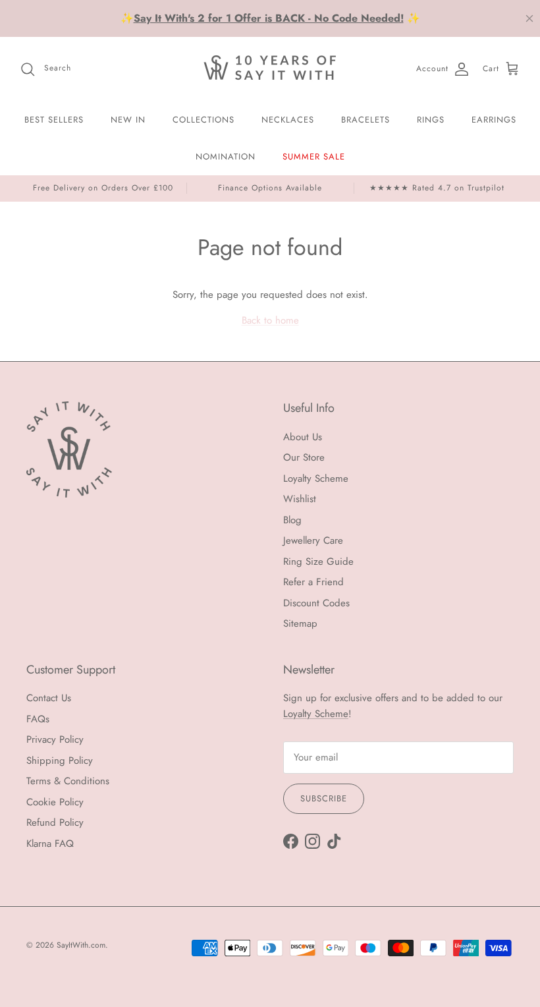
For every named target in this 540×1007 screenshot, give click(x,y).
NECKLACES (287, 119)
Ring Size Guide (318, 561)
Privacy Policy (55, 739)
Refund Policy (55, 822)
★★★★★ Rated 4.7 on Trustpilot (436, 188)
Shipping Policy (59, 760)
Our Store (304, 457)
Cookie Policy (55, 802)
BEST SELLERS (54, 119)
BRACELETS (365, 119)
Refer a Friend (313, 582)
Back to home (270, 320)
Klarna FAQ (50, 843)
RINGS (431, 119)
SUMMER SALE (314, 156)
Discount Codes (316, 603)
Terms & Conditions (67, 781)
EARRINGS (494, 119)
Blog (292, 520)
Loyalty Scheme (315, 478)
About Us (302, 437)
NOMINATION (226, 156)
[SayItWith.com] (270, 69)
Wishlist (299, 499)
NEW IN (128, 119)
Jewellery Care (313, 540)
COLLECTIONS (203, 119)
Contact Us (48, 698)
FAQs (37, 719)
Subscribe (323, 798)
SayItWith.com (81, 945)
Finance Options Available (270, 188)
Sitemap (300, 623)
